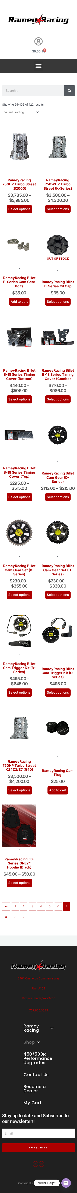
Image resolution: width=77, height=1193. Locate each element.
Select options (19, 209)
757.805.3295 (38, 1010)
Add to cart (19, 302)
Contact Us (36, 1075)
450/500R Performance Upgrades (38, 1058)
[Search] (69, 90)
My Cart (32, 1103)
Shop (29, 1042)
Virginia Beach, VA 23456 (38, 998)
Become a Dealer (35, 1089)
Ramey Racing (31, 1028)
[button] (38, 66)
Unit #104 (38, 988)
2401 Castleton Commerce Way (38, 978)
